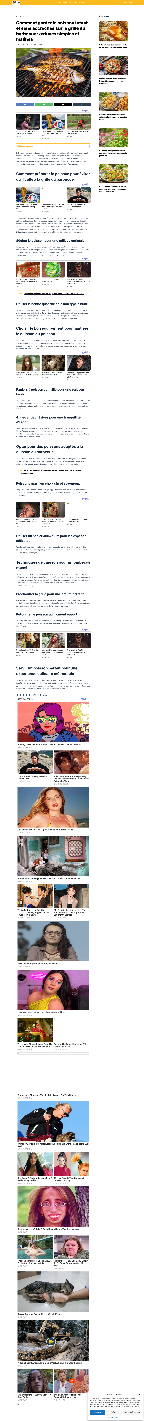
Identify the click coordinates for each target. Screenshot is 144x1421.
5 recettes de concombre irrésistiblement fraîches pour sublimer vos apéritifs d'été (113, 189)
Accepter (97, 1412)
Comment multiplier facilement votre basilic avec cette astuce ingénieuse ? (113, 153)
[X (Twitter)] (63, 104)
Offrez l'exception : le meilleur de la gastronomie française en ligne (113, 46)
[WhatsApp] (44, 104)
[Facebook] (25, 104)
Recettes (73, 2)
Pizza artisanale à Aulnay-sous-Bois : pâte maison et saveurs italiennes (112, 80)
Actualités (63, 2)
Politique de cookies (114, 1417)
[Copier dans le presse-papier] (82, 104)
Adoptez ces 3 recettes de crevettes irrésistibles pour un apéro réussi (113, 117)
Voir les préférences (132, 1412)
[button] (140, 1394)
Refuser (114, 1412)
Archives (82, 2)
